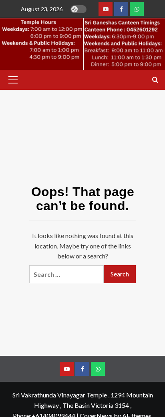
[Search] (155, 80)
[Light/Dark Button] (78, 9)
